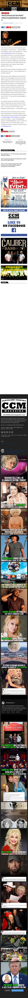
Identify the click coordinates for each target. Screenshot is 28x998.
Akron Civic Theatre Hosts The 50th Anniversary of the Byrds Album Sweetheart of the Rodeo (11, 165)
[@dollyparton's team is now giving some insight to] (14, 628)
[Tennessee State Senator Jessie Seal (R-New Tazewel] (14, 522)
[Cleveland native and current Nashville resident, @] (14, 495)
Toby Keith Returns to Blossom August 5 (7, 142)
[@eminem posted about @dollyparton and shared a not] (14, 868)
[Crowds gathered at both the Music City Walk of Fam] (14, 948)
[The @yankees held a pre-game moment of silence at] (14, 575)
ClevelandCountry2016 (8, 23)
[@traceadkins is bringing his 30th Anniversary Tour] (14, 548)
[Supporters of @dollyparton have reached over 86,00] (14, 655)
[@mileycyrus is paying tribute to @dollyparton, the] (14, 682)
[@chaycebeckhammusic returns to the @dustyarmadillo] (14, 602)
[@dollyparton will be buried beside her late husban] (14, 815)
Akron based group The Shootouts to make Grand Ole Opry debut (13, 159)
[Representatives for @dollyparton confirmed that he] (14, 842)
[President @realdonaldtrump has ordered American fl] (14, 975)
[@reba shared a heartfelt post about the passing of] (14, 788)
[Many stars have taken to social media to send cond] (14, 922)
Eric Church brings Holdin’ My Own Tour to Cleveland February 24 (20, 143)
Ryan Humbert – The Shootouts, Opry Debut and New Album (13, 154)
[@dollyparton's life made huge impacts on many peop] (14, 708)
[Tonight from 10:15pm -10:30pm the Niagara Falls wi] (14, 468)
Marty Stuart (8, 53)
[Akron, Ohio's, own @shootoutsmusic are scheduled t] (14, 735)
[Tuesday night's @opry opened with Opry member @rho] (14, 762)
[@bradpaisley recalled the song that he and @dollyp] (14, 895)
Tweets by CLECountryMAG (7, 443)
